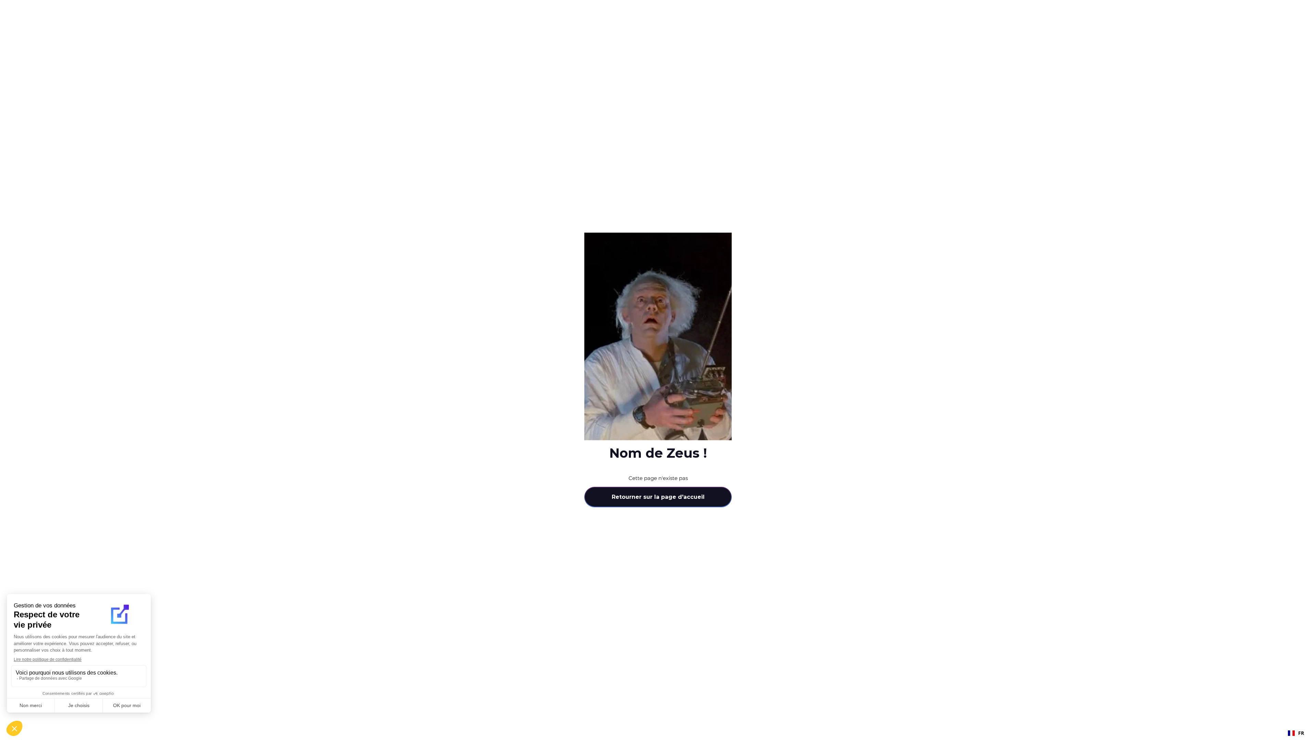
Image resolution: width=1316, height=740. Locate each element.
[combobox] (1296, 733)
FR (1301, 733)
